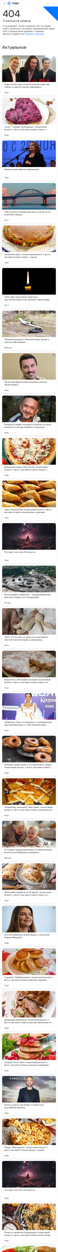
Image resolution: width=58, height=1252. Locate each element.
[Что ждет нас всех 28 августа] (29, 543)
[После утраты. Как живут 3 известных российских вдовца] (29, 1096)
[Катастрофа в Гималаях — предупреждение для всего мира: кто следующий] (29, 586)
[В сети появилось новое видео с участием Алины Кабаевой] (29, 926)
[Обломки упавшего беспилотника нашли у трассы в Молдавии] (29, 330)
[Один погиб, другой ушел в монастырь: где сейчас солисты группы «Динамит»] (29, 75)
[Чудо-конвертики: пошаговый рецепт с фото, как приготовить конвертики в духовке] (29, 500)
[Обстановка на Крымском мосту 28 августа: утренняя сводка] (29, 203)
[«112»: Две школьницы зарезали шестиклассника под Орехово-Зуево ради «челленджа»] (29, 288)
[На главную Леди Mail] (15, 3)
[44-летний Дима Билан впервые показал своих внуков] (29, 373)
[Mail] (9, 3)
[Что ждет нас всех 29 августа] (29, 1181)
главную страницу (34, 34)
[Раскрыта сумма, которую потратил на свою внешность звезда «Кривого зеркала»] (29, 415)
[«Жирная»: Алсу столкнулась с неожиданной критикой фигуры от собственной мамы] (29, 713)
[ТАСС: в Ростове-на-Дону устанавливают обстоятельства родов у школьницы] (29, 628)
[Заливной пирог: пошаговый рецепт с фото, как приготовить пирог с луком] (29, 245)
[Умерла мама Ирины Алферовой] (29, 160)
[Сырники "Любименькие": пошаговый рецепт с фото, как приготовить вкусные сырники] (29, 968)
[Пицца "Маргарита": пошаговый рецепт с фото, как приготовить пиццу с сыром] (29, 1138)
